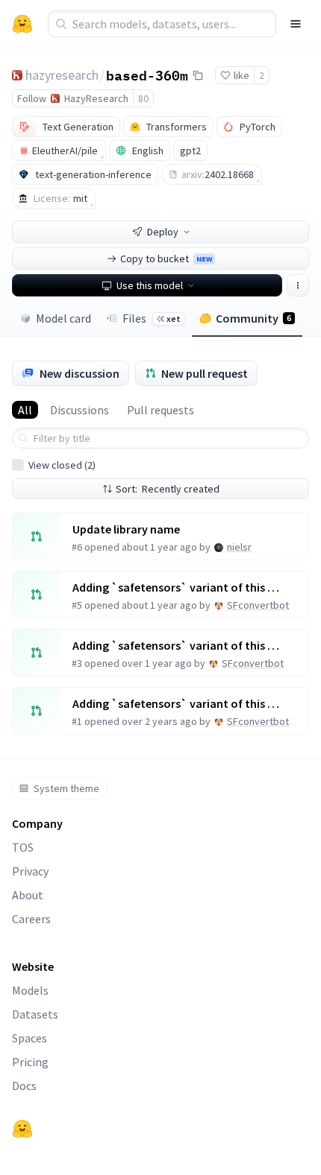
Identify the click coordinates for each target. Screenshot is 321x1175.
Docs (24, 1085)
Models (30, 990)
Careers (31, 918)
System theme (66, 788)
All (25, 409)
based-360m (147, 74)
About (27, 894)
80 (143, 98)
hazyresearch (62, 74)
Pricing (30, 1061)
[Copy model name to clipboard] (198, 75)
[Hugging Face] (22, 1128)
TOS (23, 847)
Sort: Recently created (167, 488)
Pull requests (160, 409)
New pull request (204, 373)
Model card (63, 318)
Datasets (35, 1014)
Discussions (79, 409)
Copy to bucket (166, 258)
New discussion (79, 373)
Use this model (149, 285)
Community (253, 318)
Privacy (30, 871)
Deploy (162, 231)
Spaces (29, 1037)
